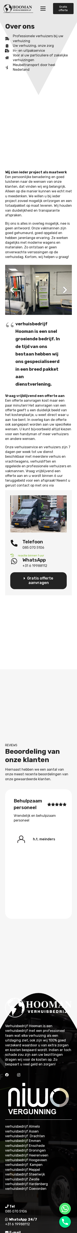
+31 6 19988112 (17, 1224)
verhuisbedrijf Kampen (24, 1165)
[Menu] (43, 8)
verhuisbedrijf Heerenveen (26, 1155)
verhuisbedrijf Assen (22, 1131)
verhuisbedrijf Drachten (25, 1136)
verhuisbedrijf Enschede (25, 1146)
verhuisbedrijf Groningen (25, 1150)
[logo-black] (18, 8)
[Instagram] (18, 1075)
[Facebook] (7, 1075)
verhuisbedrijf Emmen (23, 1141)
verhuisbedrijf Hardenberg (26, 1184)
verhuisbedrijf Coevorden (25, 1189)
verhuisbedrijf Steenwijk (25, 1174)
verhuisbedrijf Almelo (22, 1126)
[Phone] (65, 1222)
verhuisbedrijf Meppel (22, 1170)
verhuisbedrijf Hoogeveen (26, 1160)
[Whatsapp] (65, 1208)
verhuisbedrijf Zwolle (22, 1179)
